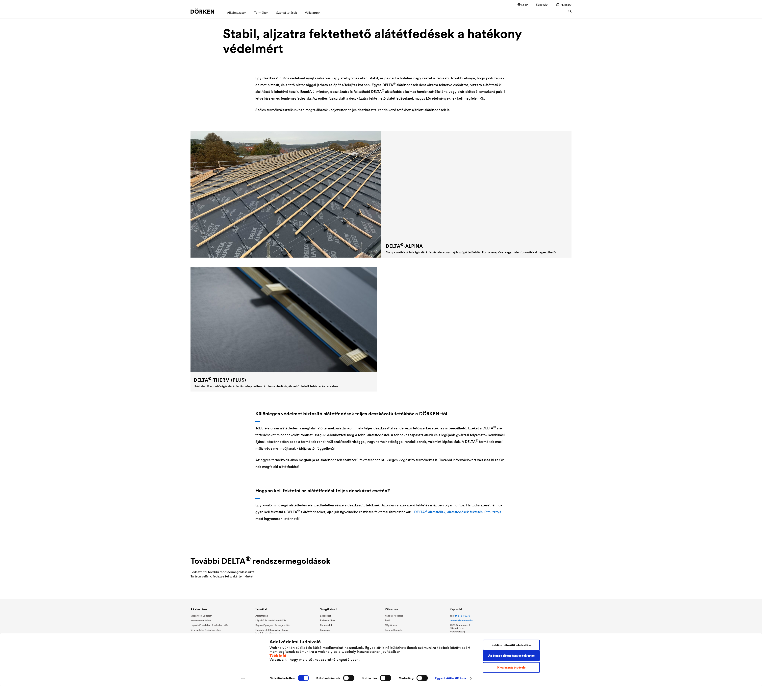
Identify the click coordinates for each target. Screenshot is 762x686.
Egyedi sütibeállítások (450, 678)
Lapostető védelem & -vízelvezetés (209, 625)
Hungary (566, 4)
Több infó (277, 655)
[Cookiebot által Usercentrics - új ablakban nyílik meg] (243, 678)
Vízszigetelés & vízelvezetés (205, 629)
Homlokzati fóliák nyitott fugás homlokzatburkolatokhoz (271, 631)
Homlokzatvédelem (200, 620)
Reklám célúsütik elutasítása (511, 645)
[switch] (348, 678)
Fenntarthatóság (393, 629)
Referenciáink (327, 620)
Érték (388, 620)
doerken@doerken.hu (461, 620)
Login (524, 4)
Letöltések (325, 615)
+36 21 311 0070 (462, 615)
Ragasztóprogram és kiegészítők (272, 625)
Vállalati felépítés (394, 615)
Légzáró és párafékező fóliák (270, 620)
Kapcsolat (542, 4)
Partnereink (326, 625)
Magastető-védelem (201, 615)
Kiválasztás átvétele (511, 667)
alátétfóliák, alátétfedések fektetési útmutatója (457, 512)
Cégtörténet (391, 625)
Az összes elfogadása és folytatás (511, 655)
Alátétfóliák (261, 615)
